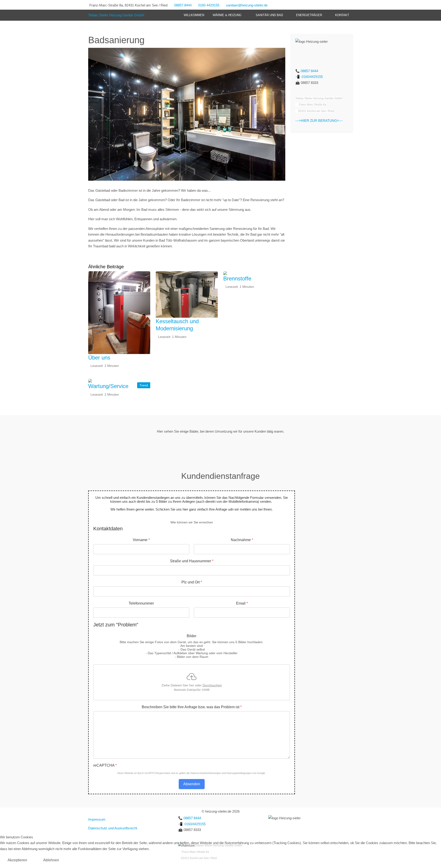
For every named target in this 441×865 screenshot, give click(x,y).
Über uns (99, 357)
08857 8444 (183, 5)
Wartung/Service (108, 386)
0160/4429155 (312, 77)
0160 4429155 (208, 5)
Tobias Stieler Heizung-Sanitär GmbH (116, 15)
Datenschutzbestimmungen (205, 773)
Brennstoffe (237, 278)
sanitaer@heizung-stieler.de (247, 5)
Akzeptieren (17, 860)
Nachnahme (242, 540)
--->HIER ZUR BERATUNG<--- (319, 121)
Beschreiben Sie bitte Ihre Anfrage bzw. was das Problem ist (192, 707)
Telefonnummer (141, 603)
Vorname (141, 540)
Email (242, 603)
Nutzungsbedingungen (239, 773)
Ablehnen (51, 860)
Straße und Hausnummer (191, 561)
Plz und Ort (191, 582)
